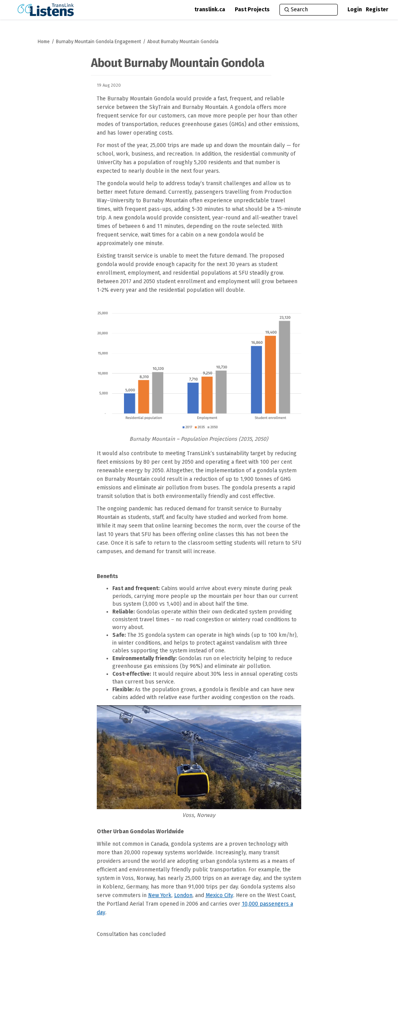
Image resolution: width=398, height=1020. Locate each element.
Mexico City (219, 895)
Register (377, 9)
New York (159, 895)
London (183, 895)
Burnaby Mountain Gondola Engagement (98, 41)
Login (354, 9)
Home (44, 41)
